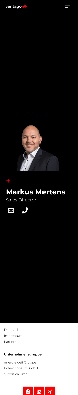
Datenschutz (14, 330)
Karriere (10, 342)
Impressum (13, 336)
